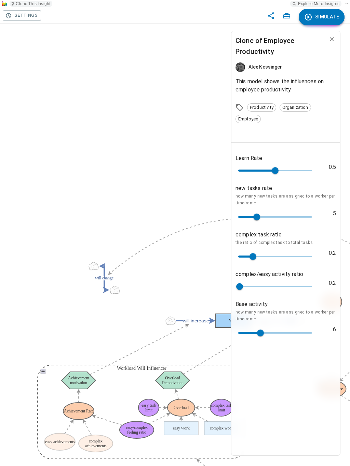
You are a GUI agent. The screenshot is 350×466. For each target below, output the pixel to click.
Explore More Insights (318, 3)
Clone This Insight (33, 3)
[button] (261, 107)
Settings (26, 15)
